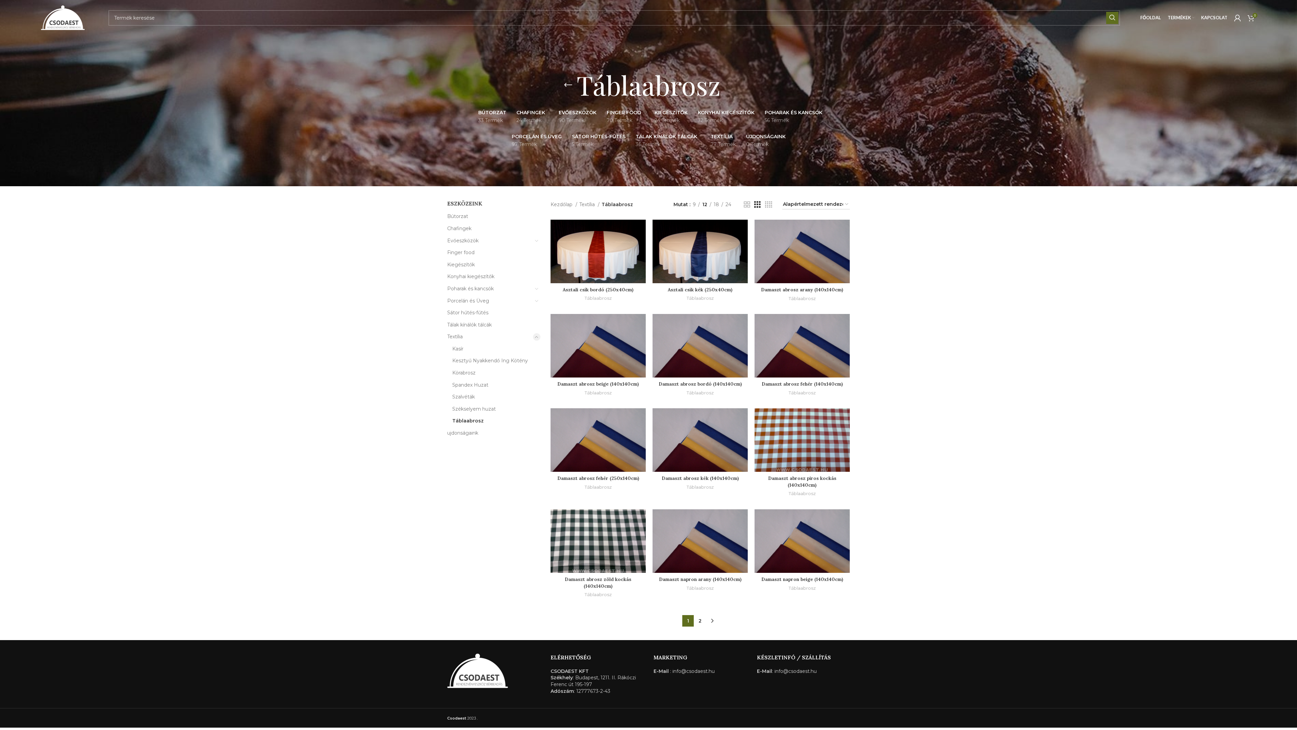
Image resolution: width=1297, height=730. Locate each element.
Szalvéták (463, 397)
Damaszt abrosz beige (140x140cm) (598, 384)
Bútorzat (457, 216)
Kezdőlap (562, 204)
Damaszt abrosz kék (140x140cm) (700, 478)
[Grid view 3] (757, 204)
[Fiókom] (1237, 18)
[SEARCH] (1112, 18)
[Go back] (568, 85)
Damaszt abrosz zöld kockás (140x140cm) (598, 582)
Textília (455, 337)
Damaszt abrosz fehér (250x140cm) (598, 478)
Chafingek (459, 228)
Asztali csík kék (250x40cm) (700, 290)
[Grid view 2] (747, 204)
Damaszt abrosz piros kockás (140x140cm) (802, 481)
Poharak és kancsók (470, 289)
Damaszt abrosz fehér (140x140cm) (802, 384)
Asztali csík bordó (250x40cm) (598, 290)
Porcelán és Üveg (468, 301)
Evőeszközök (463, 241)
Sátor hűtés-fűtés (467, 313)
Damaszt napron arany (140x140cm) (700, 579)
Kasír (457, 349)
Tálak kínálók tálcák (469, 325)
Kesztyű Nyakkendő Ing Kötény (490, 361)
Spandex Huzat (470, 385)
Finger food (461, 252)
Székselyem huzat (474, 409)
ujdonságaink (462, 433)
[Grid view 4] (768, 204)
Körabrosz (464, 373)
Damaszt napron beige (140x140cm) (802, 579)
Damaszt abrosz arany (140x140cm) (802, 290)
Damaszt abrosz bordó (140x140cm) (700, 384)
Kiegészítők (461, 265)
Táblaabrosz (468, 421)
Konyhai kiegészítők (470, 276)
